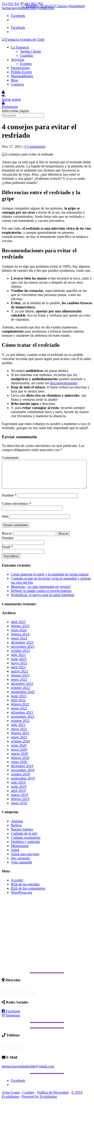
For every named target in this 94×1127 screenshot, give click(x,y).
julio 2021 (18, 725)
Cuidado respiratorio (25, 837)
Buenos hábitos (22, 829)
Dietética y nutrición (25, 842)
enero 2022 (19, 708)
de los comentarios (28, 888)
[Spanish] (29, 6)
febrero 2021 (20, 733)
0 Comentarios (34, 146)
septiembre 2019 (23, 778)
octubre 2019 (20, 774)
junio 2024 (18, 630)
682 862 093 (33, 4)
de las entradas (25, 884)
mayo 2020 (19, 749)
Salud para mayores (25, 854)
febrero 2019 (20, 799)
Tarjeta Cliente (30, 51)
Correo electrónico (16, 504)
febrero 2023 (20, 675)
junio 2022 (18, 696)
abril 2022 (18, 700)
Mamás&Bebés (22, 76)
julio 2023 (18, 655)
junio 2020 (18, 745)
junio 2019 (18, 786)
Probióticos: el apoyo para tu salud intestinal (42, 595)
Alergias (17, 821)
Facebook (12, 1011)
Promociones (20, 68)
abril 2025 (18, 622)
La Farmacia (20, 47)
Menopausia (20, 846)
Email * (7, 547)
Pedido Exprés (21, 72)
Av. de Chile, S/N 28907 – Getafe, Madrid (19, 991)
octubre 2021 (20, 721)
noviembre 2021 (22, 716)
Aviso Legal (10, 1092)
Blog (14, 80)
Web (5, 516)
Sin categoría (20, 858)
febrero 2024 (20, 634)
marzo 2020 (19, 754)
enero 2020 (19, 762)
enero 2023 (19, 679)
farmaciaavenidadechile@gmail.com (28, 1066)
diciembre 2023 (22, 642)
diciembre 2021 (22, 712)
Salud (15, 850)
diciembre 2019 (22, 766)
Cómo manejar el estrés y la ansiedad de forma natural (50, 574)
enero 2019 (19, 803)
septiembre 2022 (23, 692)
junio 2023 (18, 659)
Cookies (28, 1092)
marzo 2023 (19, 671)
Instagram (12, 1015)
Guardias (26, 55)
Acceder (17, 880)
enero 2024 (19, 638)
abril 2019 (18, 791)
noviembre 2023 (22, 646)
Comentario (10, 458)
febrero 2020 (20, 758)
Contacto (17, 84)
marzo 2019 (19, 795)
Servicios (17, 60)
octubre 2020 (20, 741)
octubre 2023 (20, 651)
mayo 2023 (19, 663)
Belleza (16, 825)
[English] (44, 6)
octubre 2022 (20, 688)
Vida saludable (21, 862)
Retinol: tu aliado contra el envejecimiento (41, 591)
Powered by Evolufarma (39, 1096)
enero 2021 (19, 737)
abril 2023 (18, 667)
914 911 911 (11, 4)
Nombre (9, 495)
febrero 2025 (20, 626)
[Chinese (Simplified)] (68, 6)
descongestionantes (64, 383)
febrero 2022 (20, 704)
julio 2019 (18, 782)
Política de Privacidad (52, 1092)
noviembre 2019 (22, 770)
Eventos (26, 64)
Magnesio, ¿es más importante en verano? (41, 587)
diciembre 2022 (22, 684)
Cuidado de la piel (24, 833)
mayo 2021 (19, 729)
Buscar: (7, 533)
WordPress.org (21, 892)
